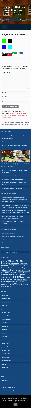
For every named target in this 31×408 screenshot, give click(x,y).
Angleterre (13, 263)
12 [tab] (22, 163)
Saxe (19, 281)
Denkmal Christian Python (9, 205)
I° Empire (15, 276)
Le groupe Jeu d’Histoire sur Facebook (13, 236)
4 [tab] (8, 163)
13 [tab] (24, 163)
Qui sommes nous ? (7, 138)
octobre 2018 (5, 357)
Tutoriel (12, 284)
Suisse (22, 281)
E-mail (4, 97)
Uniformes (19, 284)
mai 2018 (4, 371)
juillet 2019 (5, 326)
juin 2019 (4, 329)
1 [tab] (2, 163)
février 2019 (5, 343)
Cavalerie (26, 265)
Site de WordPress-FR (8, 391)
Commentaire (6, 72)
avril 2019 (4, 336)
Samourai (14, 281)
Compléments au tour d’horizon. (11, 175)
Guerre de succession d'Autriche (14, 272)
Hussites (8, 277)
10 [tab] (19, 163)
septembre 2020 (6, 302)
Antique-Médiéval (21, 263)
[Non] (29, 401)
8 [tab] (15, 163)
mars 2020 (4, 305)
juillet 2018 (5, 367)
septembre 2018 (6, 360)
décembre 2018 (6, 350)
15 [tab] (28, 163)
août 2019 (4, 322)
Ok (15, 404)
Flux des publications (8, 384)
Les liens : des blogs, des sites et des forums (14, 145)
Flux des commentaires (8, 387)
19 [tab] (15, 164)
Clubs (14, 268)
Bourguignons (20, 265)
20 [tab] (17, 164)
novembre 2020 (6, 298)
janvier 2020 (5, 309)
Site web (4, 101)
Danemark (19, 268)
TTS (8, 284)
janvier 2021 (5, 295)
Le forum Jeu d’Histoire (8, 233)
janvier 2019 (5, 347)
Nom (4, 92)
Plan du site (5, 142)
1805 (9, 261)
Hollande (25, 274)
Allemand (13, 261)
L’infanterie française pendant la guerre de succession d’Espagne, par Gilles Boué (15, 123)
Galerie (13, 270)
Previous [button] (3, 156)
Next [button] (28, 156)
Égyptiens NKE (7, 286)
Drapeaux (25, 268)
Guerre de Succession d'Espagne (12, 275)
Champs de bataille (7, 268)
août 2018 (4, 364)
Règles (8, 282)
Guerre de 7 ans (24, 270)
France (6, 270)
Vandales (27, 284)
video (2, 286)
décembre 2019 (6, 312)
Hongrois (3, 277)
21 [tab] (19, 164)
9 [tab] (17, 163)
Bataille (15, 265)
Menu (4, 27)
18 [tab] (13, 164)
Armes (26, 263)
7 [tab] (13, 163)
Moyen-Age (27, 277)
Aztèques (11, 265)
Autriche (4, 266)
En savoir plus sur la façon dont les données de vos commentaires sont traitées (14, 115)
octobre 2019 (5, 316)
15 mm (5, 261)
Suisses (26, 281)
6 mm (2, 261)
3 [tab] (6, 163)
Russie (3, 281)
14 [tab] (26, 163)
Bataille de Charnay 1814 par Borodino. (13, 179)
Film (2, 270)
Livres (22, 277)
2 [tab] (4, 163)
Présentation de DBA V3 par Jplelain (12, 188)
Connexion (5, 380)
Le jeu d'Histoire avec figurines (15, 9)
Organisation (19, 279)
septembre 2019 (6, 319)
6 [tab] (11, 163)
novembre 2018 (6, 353)
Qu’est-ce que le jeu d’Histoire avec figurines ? (15, 135)
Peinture (25, 279)
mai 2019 (4, 333)
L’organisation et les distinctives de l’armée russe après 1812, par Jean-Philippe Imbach (14, 199)
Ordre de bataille (8, 279)
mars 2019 (4, 340)
